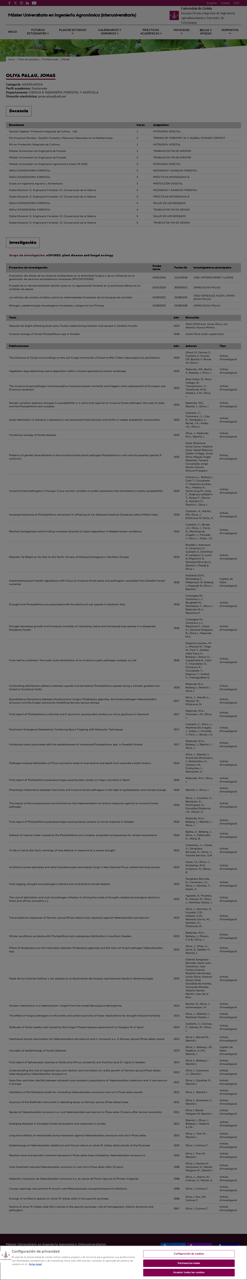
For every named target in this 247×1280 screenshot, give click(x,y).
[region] (123, 1263)
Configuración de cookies (189, 1253)
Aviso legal (35, 1264)
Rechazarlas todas (189, 1263)
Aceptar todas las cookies (189, 1272)
